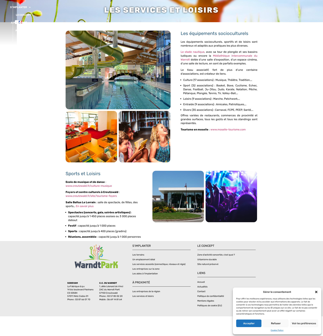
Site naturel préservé (207, 264)
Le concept (23, 14)
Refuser (276, 323)
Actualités (23, 30)
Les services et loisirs (143, 296)
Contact (26, 38)
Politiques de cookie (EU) (209, 305)
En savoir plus (85, 206)
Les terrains (138, 254)
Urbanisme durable (207, 259)
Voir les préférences (304, 323)
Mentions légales (205, 301)
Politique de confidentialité (210, 296)
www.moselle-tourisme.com (228, 129)
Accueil (201, 282)
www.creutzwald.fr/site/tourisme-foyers (91, 195)
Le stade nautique (192, 51)
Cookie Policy (277, 330)
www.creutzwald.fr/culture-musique (89, 185)
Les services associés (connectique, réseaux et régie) (158, 264)
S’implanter (18, 7)
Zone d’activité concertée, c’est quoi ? (216, 254)
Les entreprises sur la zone (145, 269)
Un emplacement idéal (143, 259)
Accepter (249, 323)
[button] (316, 292)
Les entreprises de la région (146, 291)
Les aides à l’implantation (145, 273)
